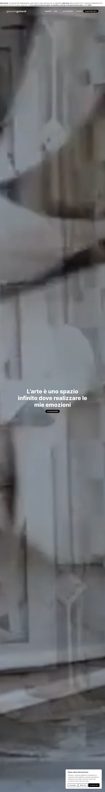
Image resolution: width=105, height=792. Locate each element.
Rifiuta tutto (83, 785)
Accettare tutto (94, 785)
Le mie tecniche (68, 11)
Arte (55, 11)
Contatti (79, 11)
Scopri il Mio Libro (91, 11)
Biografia (48, 11)
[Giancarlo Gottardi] (16, 11)
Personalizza (72, 785)
